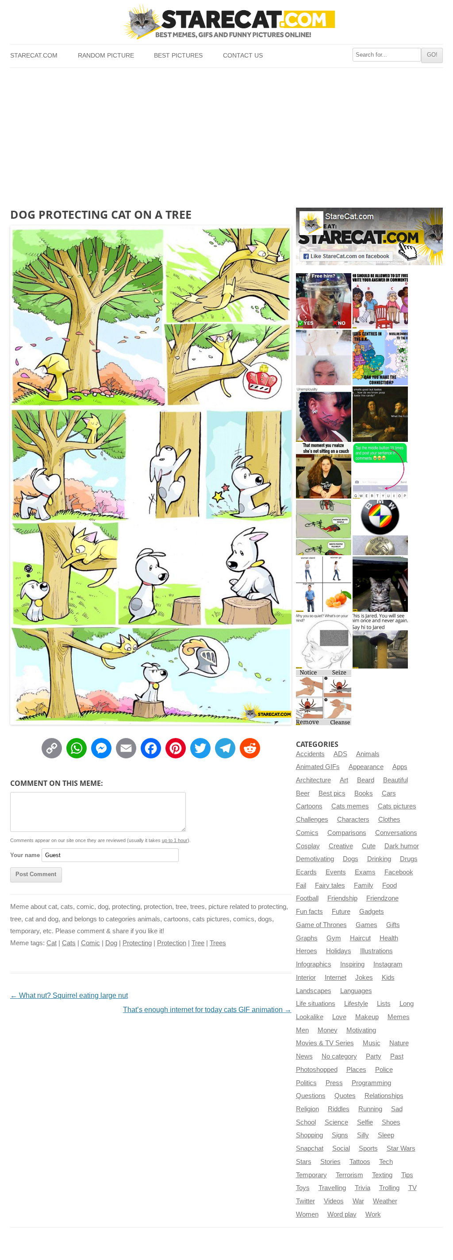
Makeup (367, 1016)
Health (389, 938)
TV (412, 1187)
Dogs (350, 858)
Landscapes (313, 990)
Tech (386, 1161)
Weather (385, 1201)
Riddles (338, 1109)
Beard (365, 780)
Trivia (362, 1187)
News (304, 1056)
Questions (311, 1095)
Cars (389, 793)
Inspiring (352, 964)
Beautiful (395, 780)
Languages (356, 990)
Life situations (315, 1003)
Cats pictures (397, 806)
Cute (369, 846)
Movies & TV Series (325, 1043)
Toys (303, 1187)
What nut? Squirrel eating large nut (69, 995)
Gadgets (371, 911)
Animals (368, 754)
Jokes (364, 977)
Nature (399, 1043)
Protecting (137, 943)
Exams (365, 872)
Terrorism (349, 1175)
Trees (218, 943)
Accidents (310, 754)
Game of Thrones (321, 924)
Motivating (361, 1030)
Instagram (388, 964)
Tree (198, 943)
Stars (303, 1161)
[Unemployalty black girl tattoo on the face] (323, 414)
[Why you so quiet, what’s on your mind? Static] (323, 641)
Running (370, 1109)
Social (341, 1148)
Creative (341, 846)
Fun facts (309, 911)
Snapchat (309, 1148)
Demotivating (315, 858)
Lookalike (309, 1016)
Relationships (384, 1095)
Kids (388, 977)
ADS (340, 754)
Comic (90, 943)
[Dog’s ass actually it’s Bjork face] (323, 357)
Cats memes (350, 806)
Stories (330, 1161)
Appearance (366, 766)
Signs (340, 1135)
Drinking (379, 858)
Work (373, 1214)
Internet (335, 977)
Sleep (386, 1135)
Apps (399, 766)
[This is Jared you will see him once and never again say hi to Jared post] (380, 641)
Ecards (306, 872)
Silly (363, 1135)
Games (366, 924)
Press (334, 1082)
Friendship (342, 898)
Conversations (396, 832)
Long (406, 1003)
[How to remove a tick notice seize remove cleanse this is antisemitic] (323, 697)
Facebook (398, 872)
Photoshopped (317, 1069)
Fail (301, 885)
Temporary (311, 1175)
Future (341, 911)
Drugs (409, 858)
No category (339, 1056)
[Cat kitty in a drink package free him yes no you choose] (323, 301)
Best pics (332, 793)
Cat (51, 943)
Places (356, 1069)
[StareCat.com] (226, 21)
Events (336, 872)
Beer (303, 793)
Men (302, 1030)
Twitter (305, 1201)
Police (384, 1069)
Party (373, 1056)
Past (396, 1056)
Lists (384, 1003)
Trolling (389, 1187)
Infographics (313, 964)
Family (363, 885)
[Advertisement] (226, 134)
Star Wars (401, 1148)
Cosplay (308, 846)
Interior (306, 977)
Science (336, 1122)
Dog (111, 943)
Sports (368, 1148)
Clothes (389, 819)
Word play (342, 1214)
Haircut (360, 938)
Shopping (309, 1135)
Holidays (338, 951)
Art (344, 780)
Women (307, 1214)
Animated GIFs (318, 766)
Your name (25, 855)
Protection (171, 943)
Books (363, 793)
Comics (307, 832)
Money (328, 1030)
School (306, 1122)
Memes (399, 1016)
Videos (334, 1201)
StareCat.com (34, 55)
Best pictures (178, 55)
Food (389, 885)
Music (371, 1043)
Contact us (243, 55)
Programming (371, 1082)
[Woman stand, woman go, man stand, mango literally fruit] (323, 584)
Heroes (306, 951)
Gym (333, 938)
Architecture (313, 780)
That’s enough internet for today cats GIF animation (207, 1009)
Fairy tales (330, 885)
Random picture (106, 55)
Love (339, 1016)
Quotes (345, 1095)
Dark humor (401, 846)
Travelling (332, 1187)
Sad (397, 1109)
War (358, 1201)
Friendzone (382, 898)
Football (307, 898)
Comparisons (346, 832)
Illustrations (376, 951)
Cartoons (309, 806)
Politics (306, 1082)
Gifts (393, 924)
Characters (353, 819)
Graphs (307, 938)
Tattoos (359, 1161)
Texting (382, 1175)
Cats (69, 943)
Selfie (365, 1122)
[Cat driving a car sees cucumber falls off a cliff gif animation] (380, 584)
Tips (407, 1175)
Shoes (391, 1122)
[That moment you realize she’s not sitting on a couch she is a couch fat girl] (323, 471)
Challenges (312, 819)
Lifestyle (356, 1003)
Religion (307, 1109)
